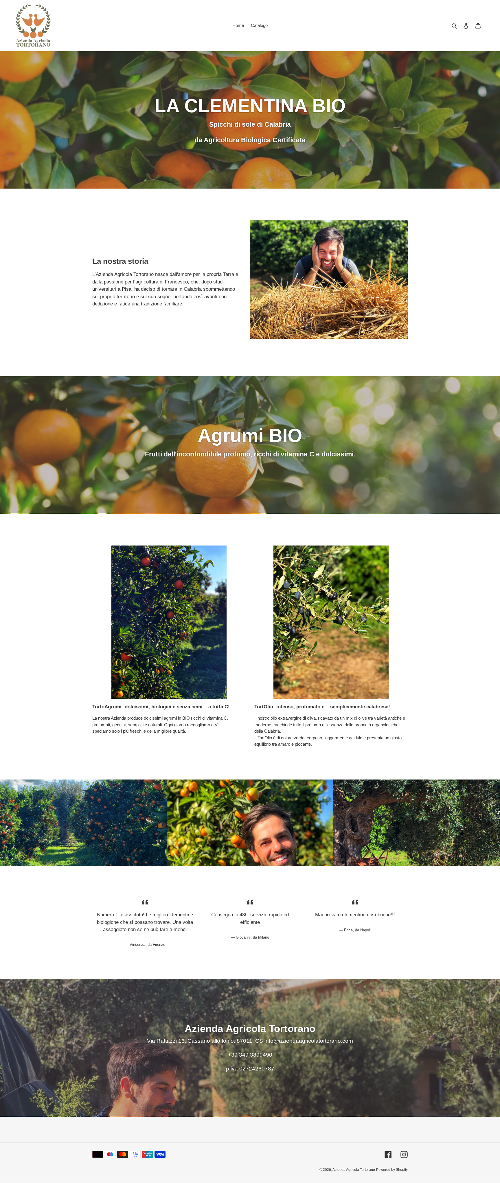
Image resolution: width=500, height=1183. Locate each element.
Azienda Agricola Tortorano (353, 1170)
